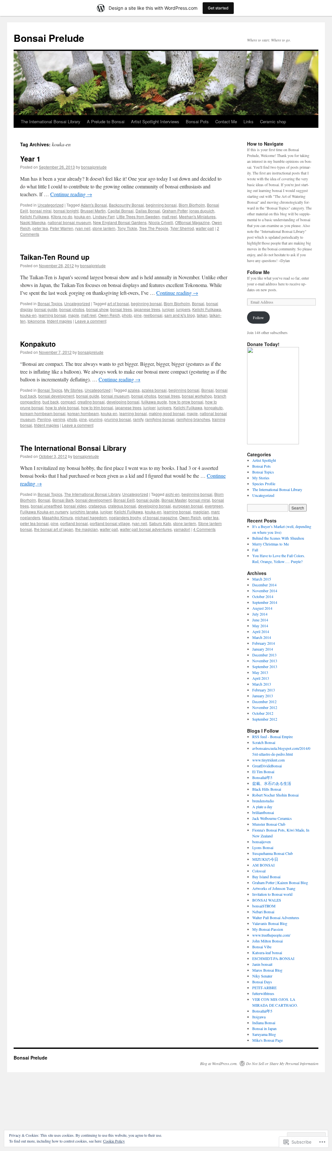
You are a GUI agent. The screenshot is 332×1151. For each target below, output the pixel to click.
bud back (50, 401)
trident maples (59, 321)
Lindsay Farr (103, 216)
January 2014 (262, 649)
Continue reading (71, 194)
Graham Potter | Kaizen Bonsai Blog (280, 882)
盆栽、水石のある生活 (271, 783)
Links (248, 121)
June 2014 (260, 619)
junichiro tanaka (84, 511)
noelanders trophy (125, 517)
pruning (95, 419)
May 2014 (260, 625)
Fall (255, 549)
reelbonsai (153, 315)
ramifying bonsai (159, 419)
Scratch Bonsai (263, 742)
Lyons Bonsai (262, 847)
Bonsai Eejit (124, 500)
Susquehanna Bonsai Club (272, 853)
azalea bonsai (154, 390)
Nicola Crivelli (160, 222)
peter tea (40, 228)
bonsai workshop (197, 396)
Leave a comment (90, 321)
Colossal (259, 870)
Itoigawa (259, 1016)
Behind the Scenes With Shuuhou (278, 538)
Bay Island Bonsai (266, 876)
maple (73, 315)
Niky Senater (262, 975)
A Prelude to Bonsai (105, 121)
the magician (86, 529)
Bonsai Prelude (49, 38)
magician (201, 511)
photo (127, 315)
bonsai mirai (41, 210)
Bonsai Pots (197, 121)
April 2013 (260, 678)
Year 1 (30, 158)
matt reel (169, 216)
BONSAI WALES (266, 900)
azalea (134, 390)
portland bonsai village (110, 523)
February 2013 (263, 689)
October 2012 (262, 713)
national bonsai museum (69, 222)
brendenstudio (263, 800)
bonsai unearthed (46, 506)
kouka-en (82, 216)
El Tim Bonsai (263, 771)
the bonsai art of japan (53, 529)
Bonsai (198, 303)
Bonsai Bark (63, 500)
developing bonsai (123, 401)
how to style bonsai (62, 407)
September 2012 (264, 719)
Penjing (44, 419)
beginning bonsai (161, 205)
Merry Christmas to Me (270, 543)
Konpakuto (38, 344)
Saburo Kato (160, 523)
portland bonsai (74, 523)
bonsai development (56, 396)
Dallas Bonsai (148, 210)
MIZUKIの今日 (265, 859)
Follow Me (258, 272)
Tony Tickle (127, 228)
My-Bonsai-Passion (267, 929)
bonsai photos (71, 309)
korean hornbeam (83, 413)
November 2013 (264, 660)
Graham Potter (174, 210)
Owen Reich (109, 315)
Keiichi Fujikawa (34, 216)
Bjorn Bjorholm (192, 205)
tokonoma (36, 321)
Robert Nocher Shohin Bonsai (275, 794)
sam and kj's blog (179, 315)
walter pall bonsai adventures (146, 529)
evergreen (214, 506)
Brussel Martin (93, 210)
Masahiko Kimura (57, 517)
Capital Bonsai (121, 210)
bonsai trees (121, 309)
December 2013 (264, 654)
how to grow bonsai (186, 401)
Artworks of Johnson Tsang (273, 888)
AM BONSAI (263, 865)
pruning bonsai (117, 419)
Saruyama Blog (264, 1034)
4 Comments (204, 529)
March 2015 (261, 578)
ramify (138, 419)
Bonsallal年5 (262, 777)
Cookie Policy (114, 1141)
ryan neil (82, 228)
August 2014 (262, 608)
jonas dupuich (201, 210)
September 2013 (264, 666)
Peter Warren (61, 228)
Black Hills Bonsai (266, 789)
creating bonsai (91, 401)
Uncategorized (51, 205)
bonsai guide (45, 309)
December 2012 (264, 701)
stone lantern (103, 228)
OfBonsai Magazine (192, 222)
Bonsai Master (173, 500)
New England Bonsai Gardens (120, 222)
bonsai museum (115, 396)
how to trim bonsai (97, 407)
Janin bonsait (262, 964)
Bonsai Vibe (261, 946)
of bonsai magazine (160, 517)
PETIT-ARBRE (264, 987)
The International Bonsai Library (50, 121)
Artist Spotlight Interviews (155, 121)
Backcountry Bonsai (126, 205)
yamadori (182, 529)
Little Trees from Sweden (138, 216)
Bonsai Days (262, 981)
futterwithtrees (263, 993)
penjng (59, 419)
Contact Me (226, 121)
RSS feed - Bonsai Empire (272, 736)
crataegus (97, 506)
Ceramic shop (273, 121)
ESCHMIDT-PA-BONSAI (273, 958)
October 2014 (262, 596)
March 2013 (261, 684)
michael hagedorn (91, 517)
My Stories (73, 390)
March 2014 (261, 637)
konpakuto (213, 407)
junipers (183, 309)
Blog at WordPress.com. (219, 1063)
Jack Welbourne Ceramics (272, 818)
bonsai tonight (65, 210)
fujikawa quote (154, 401)
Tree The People (153, 228)
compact (68, 401)
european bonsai (188, 506)
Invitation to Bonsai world (272, 894)
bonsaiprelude (94, 167)
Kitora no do (61, 216)
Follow (258, 317)
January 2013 (262, 695)
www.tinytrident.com (268, 759)
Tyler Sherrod (182, 228)
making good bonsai (167, 413)
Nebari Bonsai (263, 911)
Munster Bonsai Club (268, 824)
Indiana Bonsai (263, 1022)
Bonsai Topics (50, 303)
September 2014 (264, 602)
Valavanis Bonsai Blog (269, 923)
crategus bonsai (122, 506)
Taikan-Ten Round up (54, 257)
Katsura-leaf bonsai (267, 952)
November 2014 (264, 590)
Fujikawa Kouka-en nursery (44, 511)
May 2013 (260, 672)
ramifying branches (193, 419)
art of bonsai (118, 303)
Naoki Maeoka (33, 222)
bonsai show (97, 309)
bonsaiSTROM (264, 905)
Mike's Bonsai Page (267, 1040)
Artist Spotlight (264, 460)
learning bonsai (52, 315)
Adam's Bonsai (94, 205)
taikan (202, 315)
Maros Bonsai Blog (267, 970)
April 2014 (260, 631)
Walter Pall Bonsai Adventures (275, 917)
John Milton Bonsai (267, 940)
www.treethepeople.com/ (271, 935)
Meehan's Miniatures (197, 216)
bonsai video (75, 506)
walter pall (205, 228)
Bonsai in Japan (264, 1028)
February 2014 (263, 643)
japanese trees (147, 309)
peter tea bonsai (34, 523)
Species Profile (263, 483)
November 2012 (264, 707)
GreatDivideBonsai (267, 765)
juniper (168, 309)
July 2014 (259, 614)
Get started (218, 8)
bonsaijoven (261, 841)
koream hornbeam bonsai (42, 413)
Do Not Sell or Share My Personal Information (282, 1063)
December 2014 (264, 584)
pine (138, 315)
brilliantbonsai (263, 812)
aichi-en (172, 494)
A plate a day (262, 806)
